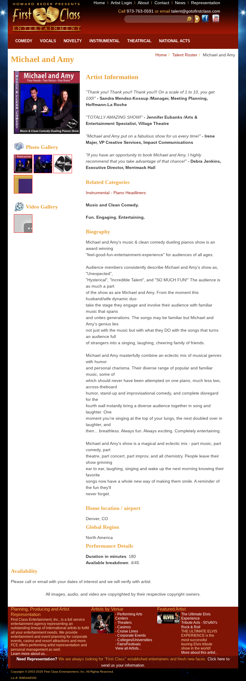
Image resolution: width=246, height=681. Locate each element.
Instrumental (104, 41)
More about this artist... (199, 652)
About (143, 2)
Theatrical (139, 41)
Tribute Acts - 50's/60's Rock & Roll (199, 624)
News (180, 2)
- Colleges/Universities (133, 640)
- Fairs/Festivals (128, 644)
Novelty (73, 41)
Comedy (23, 41)
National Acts (174, 41)
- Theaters (123, 622)
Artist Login (121, 2)
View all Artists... (128, 648)
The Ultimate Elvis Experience (196, 616)
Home (99, 2)
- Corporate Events (130, 635)
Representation (205, 2)
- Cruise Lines (126, 631)
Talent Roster (184, 54)
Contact (161, 2)
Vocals (48, 41)
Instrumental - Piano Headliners (116, 192)
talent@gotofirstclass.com (195, 11)
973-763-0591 (140, 11)
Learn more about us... (29, 654)
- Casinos (123, 627)
